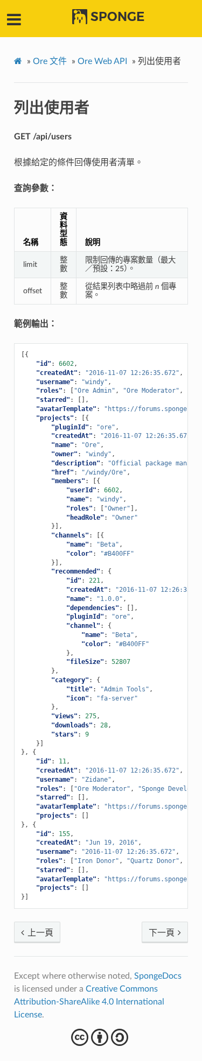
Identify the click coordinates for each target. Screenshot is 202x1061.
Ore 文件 (50, 61)
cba (101, 1037)
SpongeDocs (158, 976)
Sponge (117, 16)
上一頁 (39, 933)
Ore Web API (102, 61)
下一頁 (163, 933)
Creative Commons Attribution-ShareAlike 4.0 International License (89, 1002)
